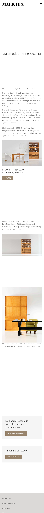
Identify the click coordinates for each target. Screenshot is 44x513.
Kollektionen (6, 498)
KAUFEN (8, 178)
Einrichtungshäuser (9, 503)
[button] (40, 4)
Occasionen (6, 508)
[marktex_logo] (13, 4)
